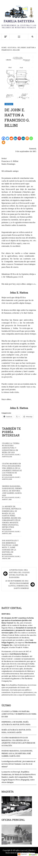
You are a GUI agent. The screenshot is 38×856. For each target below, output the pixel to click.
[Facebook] (3, 138)
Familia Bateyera (19, 21)
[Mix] (27, 138)
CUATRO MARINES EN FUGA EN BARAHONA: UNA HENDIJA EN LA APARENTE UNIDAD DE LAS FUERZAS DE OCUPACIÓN (12, 469)
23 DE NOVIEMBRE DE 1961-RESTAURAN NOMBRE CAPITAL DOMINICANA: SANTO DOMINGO (17, 584)
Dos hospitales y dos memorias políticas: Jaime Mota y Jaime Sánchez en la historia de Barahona (10, 547)
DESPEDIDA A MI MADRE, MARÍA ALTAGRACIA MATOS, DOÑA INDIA (16, 723)
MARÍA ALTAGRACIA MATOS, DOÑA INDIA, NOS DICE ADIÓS (16, 731)
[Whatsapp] (31, 138)
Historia (9, 104)
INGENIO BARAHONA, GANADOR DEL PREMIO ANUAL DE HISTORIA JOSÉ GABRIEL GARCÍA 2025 (12, 490)
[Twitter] (7, 138)
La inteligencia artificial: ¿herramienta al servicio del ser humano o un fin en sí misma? (18, 764)
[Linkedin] (15, 138)
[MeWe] (23, 138)
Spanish (23, 854)
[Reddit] (11, 138)
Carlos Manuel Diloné (12, 454)
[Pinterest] (19, 138)
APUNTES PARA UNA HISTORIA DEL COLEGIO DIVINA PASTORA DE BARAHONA (19, 573)
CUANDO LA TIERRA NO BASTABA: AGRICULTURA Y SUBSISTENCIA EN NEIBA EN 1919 (10, 448)
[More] (3, 142)
